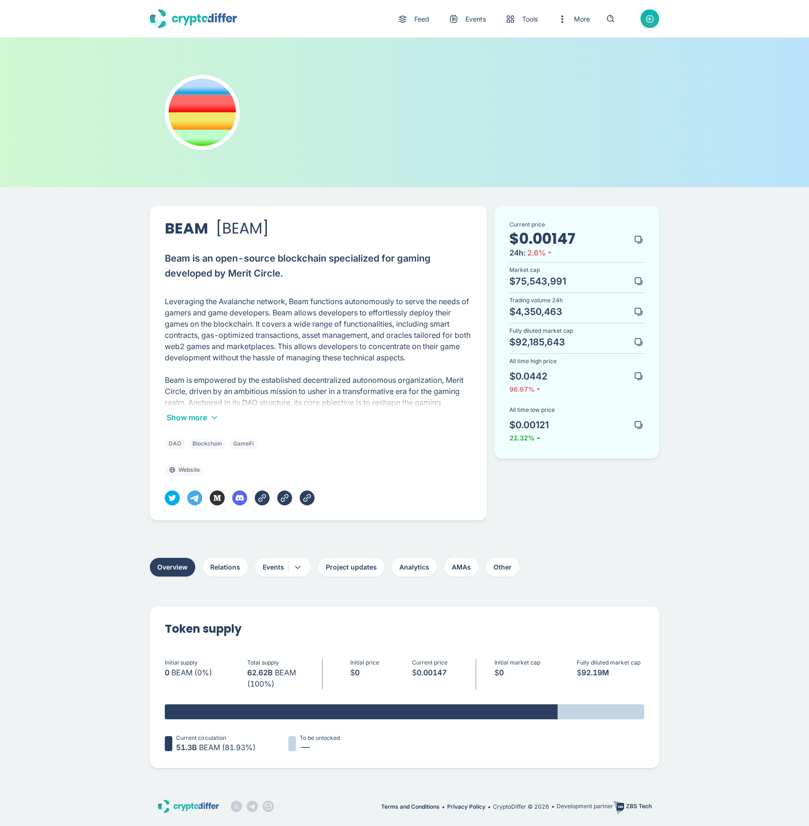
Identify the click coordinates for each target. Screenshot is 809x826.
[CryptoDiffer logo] (193, 18)
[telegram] (194, 497)
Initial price (364, 662)
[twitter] (172, 497)
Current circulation (201, 737)
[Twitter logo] (236, 806)
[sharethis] (262, 497)
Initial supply (181, 662)
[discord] (239, 497)
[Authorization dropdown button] (649, 18)
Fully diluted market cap (608, 662)
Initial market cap (517, 662)
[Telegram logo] (252, 806)
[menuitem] (413, 19)
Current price (430, 662)
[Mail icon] (268, 806)
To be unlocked (320, 737)
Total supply (263, 662)
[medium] (217, 497)
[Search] (610, 18)
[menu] (493, 19)
